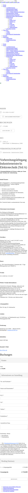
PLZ (2, 395)
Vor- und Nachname (5, 381)
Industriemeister (7, 152)
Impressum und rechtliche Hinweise (12, 486)
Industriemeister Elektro (17, 152)
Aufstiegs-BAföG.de (12, 330)
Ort (1, 402)
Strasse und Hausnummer (7, 388)
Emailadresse (4, 416)
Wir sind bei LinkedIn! (8, 491)
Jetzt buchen (6, 130)
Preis (1, 366)
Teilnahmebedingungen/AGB (11, 443)
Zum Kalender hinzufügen (12, 116)
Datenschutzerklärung (8, 488)
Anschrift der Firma (5, 423)
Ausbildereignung (10, 253)
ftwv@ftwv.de (3, 350)
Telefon (2, 409)
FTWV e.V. (5, 141)
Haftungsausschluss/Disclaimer (10, 489)
